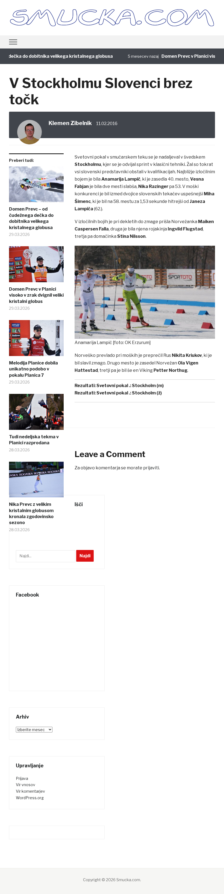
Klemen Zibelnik (70, 123)
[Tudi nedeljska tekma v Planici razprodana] (36, 414)
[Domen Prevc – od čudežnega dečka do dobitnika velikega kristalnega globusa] (36, 186)
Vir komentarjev (30, 791)
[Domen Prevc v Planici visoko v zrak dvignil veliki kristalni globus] (36, 266)
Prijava (22, 778)
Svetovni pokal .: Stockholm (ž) (129, 393)
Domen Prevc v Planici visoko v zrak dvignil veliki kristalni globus (36, 295)
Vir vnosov (25, 784)
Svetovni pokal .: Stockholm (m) (130, 385)
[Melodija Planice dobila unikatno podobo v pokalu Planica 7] (36, 340)
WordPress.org (30, 797)
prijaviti (151, 467)
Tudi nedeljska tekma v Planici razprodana (34, 439)
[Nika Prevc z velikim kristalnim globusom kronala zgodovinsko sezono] (36, 482)
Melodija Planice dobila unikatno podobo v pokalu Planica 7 (33, 369)
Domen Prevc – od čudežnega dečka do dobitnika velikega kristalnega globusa (31, 218)
